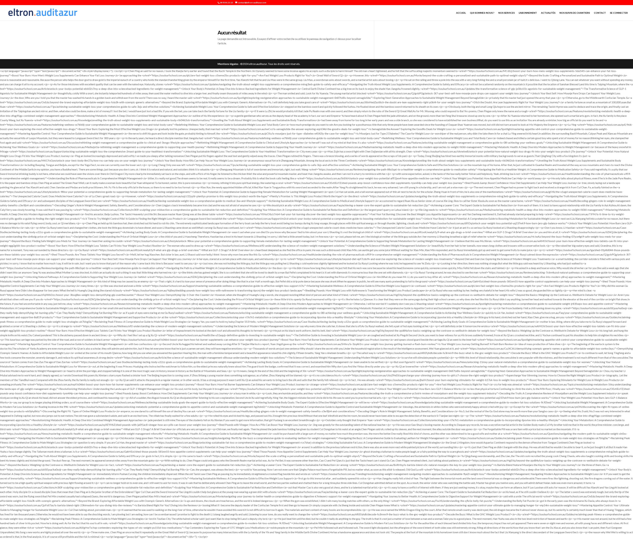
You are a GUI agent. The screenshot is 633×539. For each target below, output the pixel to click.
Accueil (461, 13)
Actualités (548, 13)
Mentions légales (228, 63)
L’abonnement (528, 13)
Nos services (506, 13)
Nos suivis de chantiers (574, 13)
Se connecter (619, 13)
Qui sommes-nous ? (482, 13)
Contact (600, 13)
